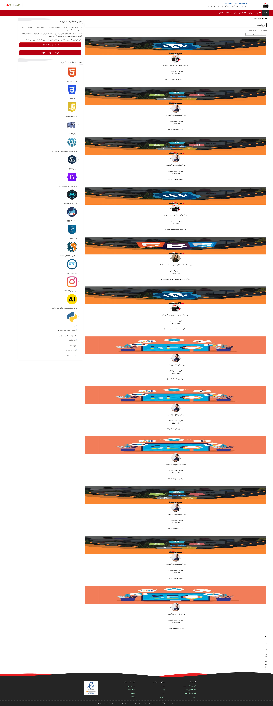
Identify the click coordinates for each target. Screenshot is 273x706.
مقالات (228, 13)
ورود (15, 5)
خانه (264, 13)
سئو (164, 686)
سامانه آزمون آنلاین (190, 689)
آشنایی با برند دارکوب (50, 45)
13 (266, 659)
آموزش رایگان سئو (190, 693)
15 (266, 664)
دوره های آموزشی (254, 13)
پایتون (133, 693)
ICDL (133, 697)
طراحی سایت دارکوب (50, 52)
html (163, 693)
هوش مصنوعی (130, 686)
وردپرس (162, 697)
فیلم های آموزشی (239, 13)
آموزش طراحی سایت (189, 686)
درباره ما (193, 697)
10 (266, 651)
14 (266, 662)
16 (266, 667)
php (164, 689)
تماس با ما (219, 13)
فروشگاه (260, 18)
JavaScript (131, 689)
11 (266, 654)
